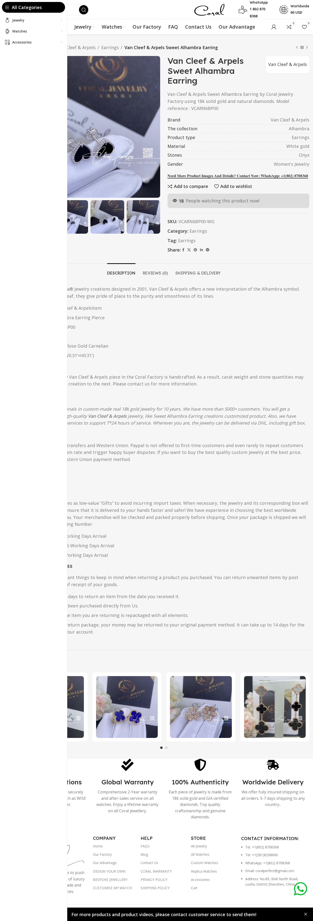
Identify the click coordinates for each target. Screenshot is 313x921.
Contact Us (149, 862)
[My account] (273, 27)
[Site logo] (209, 9)
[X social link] (189, 250)
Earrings (110, 47)
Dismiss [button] (305, 914)
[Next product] (306, 47)
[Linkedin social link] (201, 250)
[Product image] (127, 707)
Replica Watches (204, 871)
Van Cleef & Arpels (76, 47)
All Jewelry (199, 846)
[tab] (121, 270)
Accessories (200, 879)
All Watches (200, 854)
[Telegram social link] (207, 250)
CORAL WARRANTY (156, 871)
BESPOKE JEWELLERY (110, 879)
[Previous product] (297, 47)
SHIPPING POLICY (155, 888)
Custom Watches (204, 862)
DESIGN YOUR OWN (109, 871)
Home (98, 846)
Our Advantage (105, 862)
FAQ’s (145, 846)
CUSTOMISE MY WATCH (112, 888)
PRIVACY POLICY (154, 879)
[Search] (83, 9)
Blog (144, 854)
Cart (194, 888)
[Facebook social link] (183, 250)
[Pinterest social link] (195, 250)
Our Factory (102, 854)
